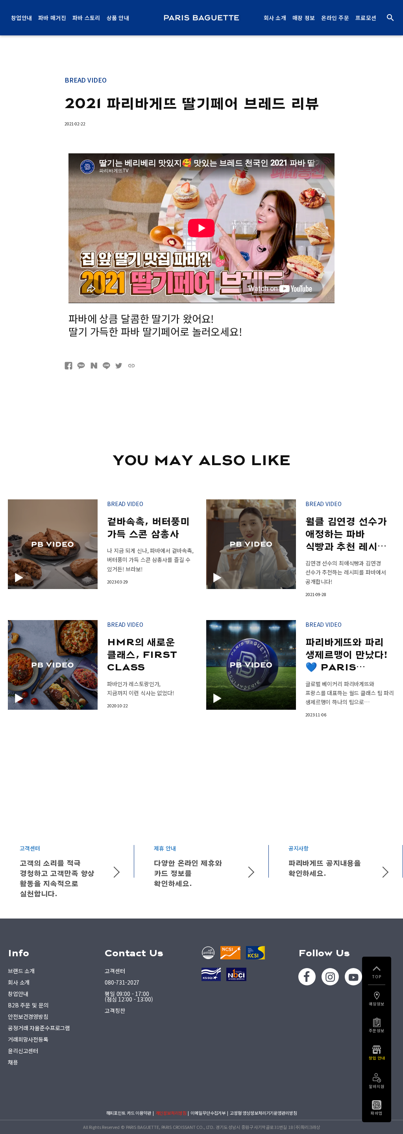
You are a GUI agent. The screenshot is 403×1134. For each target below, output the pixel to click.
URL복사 (131, 366)
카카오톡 (81, 366)
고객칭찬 (115, 1010)
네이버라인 (106, 366)
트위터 (119, 366)
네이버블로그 (94, 366)
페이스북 (68, 366)
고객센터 (115, 971)
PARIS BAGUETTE (201, 17)
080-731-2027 (122, 982)
